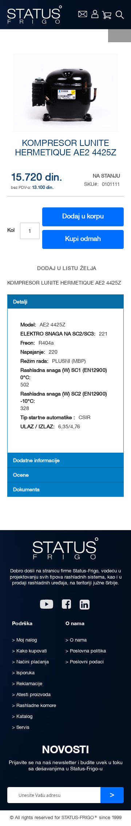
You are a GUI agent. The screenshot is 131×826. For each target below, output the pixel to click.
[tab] (65, 301)
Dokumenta (26, 490)
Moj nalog (94, 14)
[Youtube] (46, 606)
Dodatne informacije (36, 460)
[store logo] (34, 14)
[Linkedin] (85, 606)
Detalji (20, 302)
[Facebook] (66, 606)
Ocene (21, 475)
